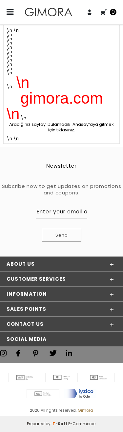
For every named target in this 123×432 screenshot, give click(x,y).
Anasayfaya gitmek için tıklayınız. (81, 127)
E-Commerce (81, 423)
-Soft (60, 423)
